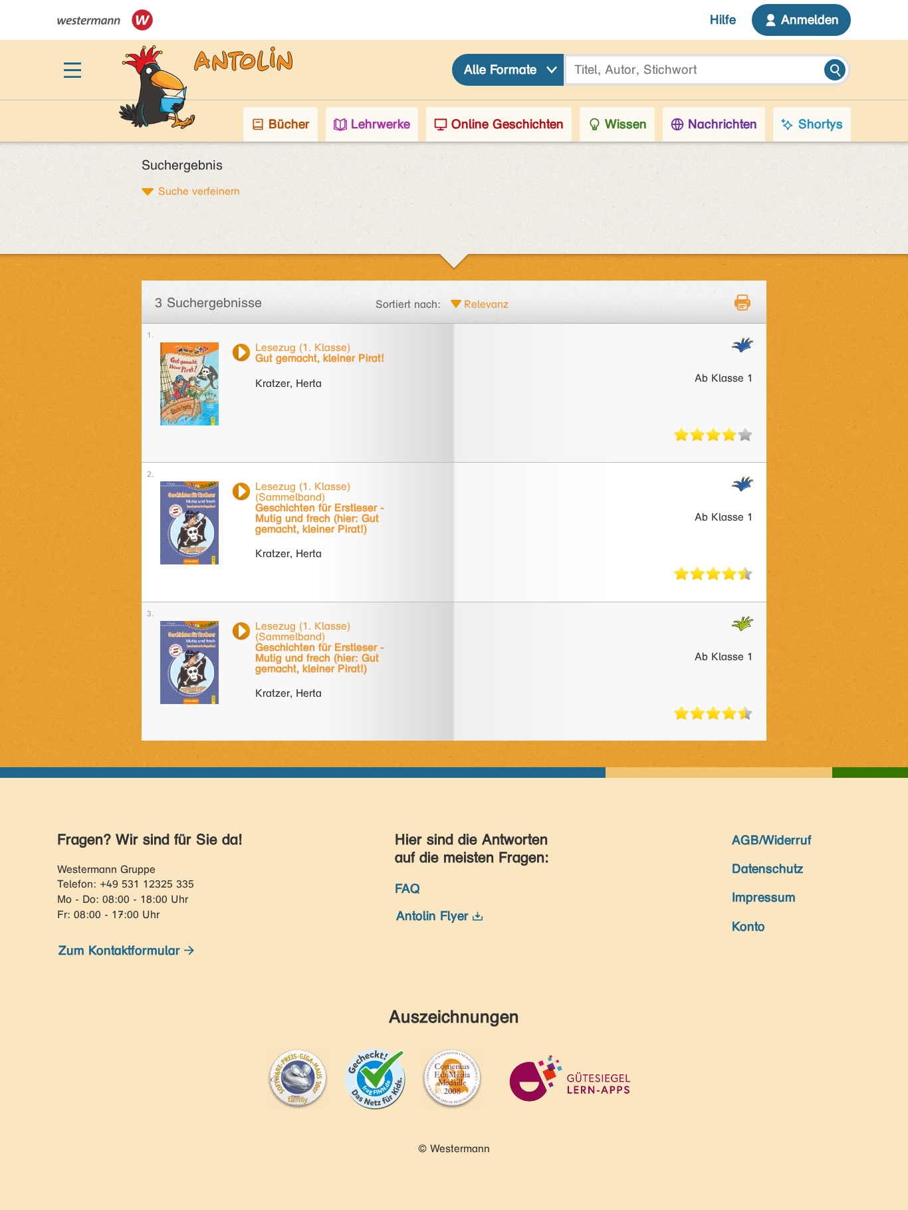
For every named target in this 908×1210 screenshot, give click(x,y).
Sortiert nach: (408, 304)
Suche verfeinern (199, 191)
